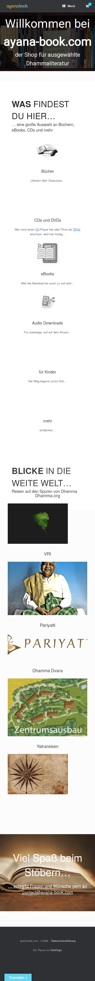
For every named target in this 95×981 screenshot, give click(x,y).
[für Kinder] (47, 351)
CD (37, 229)
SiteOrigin (56, 950)
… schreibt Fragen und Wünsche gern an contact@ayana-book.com (47, 889)
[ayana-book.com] (17, 6)
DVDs (76, 229)
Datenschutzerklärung (63, 940)
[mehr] (47, 400)
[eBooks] (47, 253)
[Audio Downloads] (47, 302)
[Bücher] (47, 151)
